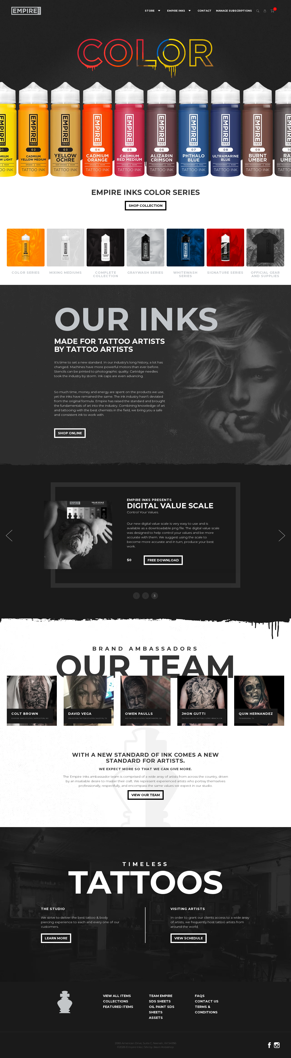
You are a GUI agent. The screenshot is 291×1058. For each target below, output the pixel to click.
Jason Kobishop (163, 1047)
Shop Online (70, 433)
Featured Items (118, 1007)
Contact (204, 10)
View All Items (117, 996)
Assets (156, 1018)
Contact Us (206, 1001)
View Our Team (145, 795)
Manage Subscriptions (234, 10)
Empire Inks (176, 10)
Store (150, 10)
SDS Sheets (160, 1001)
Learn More (56, 938)
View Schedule (188, 938)
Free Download (163, 544)
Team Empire (160, 996)
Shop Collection (146, 206)
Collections (115, 1001)
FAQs (200, 996)
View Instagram (32, 701)
